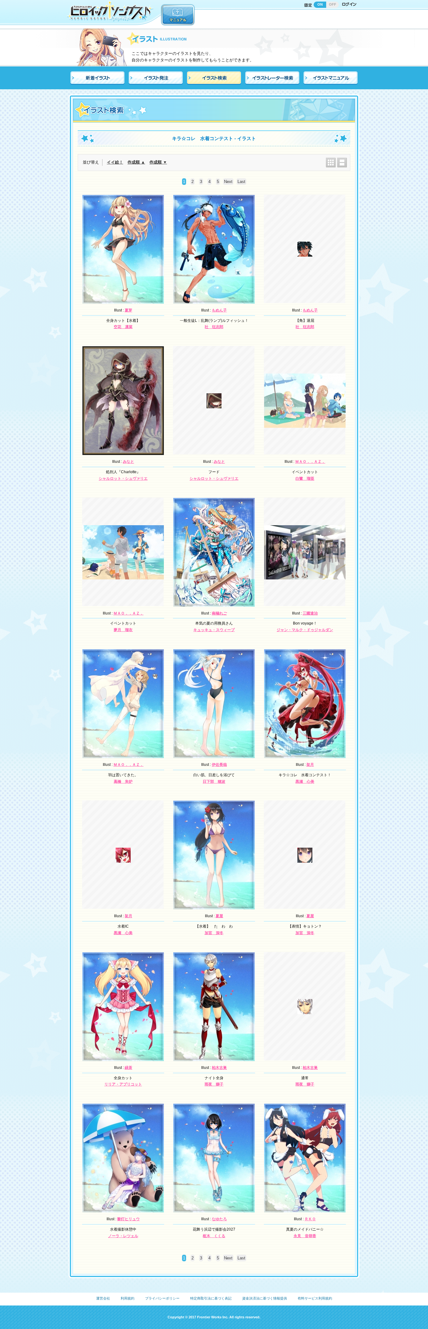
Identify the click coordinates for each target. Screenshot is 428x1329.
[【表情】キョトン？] (304, 859)
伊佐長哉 (219, 764)
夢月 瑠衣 (123, 630)
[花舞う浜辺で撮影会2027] (214, 1209)
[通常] (304, 1010)
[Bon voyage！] (305, 576)
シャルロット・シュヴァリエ (123, 478)
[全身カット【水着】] (123, 300)
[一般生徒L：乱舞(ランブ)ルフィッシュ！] (214, 300)
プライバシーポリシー (162, 1298)
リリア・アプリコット (123, 1084)
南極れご (219, 613)
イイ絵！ (115, 162)
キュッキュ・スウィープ (214, 630)
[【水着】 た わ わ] (214, 906)
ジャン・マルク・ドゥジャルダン (305, 630)
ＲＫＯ (310, 1219)
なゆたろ (219, 1219)
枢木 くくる (214, 1236)
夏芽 (128, 310)
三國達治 (310, 613)
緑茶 (128, 1067)
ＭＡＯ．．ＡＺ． (310, 461)
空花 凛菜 (123, 327)
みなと (128, 461)
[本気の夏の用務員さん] (214, 603)
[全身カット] (123, 1057)
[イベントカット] (305, 424)
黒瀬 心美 (304, 781)
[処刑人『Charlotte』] (123, 451)
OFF (332, 4)
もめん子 (219, 310)
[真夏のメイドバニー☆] (305, 1209)
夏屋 (219, 916)
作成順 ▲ (136, 162)
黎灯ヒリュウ (128, 1219)
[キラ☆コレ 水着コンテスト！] (305, 754)
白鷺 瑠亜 (304, 478)
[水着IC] (123, 859)
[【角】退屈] (304, 253)
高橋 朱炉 (123, 781)
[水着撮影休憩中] (123, 1209)
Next (228, 181)
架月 (310, 764)
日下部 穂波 (214, 781)
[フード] (214, 405)
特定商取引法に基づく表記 (211, 1298)
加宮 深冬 (214, 933)
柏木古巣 (219, 1067)
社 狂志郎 (214, 327)
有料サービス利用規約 (315, 1298)
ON (320, 4)
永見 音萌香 (305, 1236)
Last (241, 181)
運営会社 (103, 1298)
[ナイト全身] (214, 1057)
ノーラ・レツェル (123, 1236)
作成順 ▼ (158, 162)
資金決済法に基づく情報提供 (264, 1298)
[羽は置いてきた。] (123, 754)
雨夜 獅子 (214, 1084)
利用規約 (127, 1298)
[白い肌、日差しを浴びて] (214, 754)
